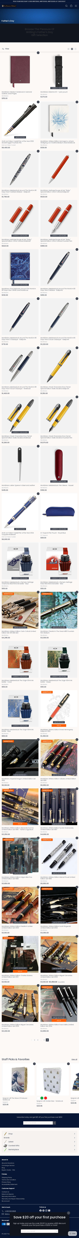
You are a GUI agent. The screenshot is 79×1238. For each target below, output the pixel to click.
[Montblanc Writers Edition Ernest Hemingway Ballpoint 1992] (59, 714)
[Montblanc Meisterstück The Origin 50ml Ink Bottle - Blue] (20, 714)
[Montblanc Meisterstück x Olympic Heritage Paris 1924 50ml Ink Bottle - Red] (59, 567)
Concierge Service (8, 1165)
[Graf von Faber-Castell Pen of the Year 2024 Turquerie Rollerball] (20, 517)
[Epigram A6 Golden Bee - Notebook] (53, 1085)
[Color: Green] (41, 1098)
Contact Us (5, 1192)
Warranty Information (9, 1196)
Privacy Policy (6, 1182)
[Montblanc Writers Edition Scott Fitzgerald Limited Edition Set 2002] (59, 911)
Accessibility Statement (9, 1184)
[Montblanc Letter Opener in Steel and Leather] (20, 469)
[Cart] (71, 6)
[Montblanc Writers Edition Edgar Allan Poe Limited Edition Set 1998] (20, 862)
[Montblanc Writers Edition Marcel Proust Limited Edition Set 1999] (59, 862)
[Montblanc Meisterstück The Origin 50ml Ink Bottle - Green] (59, 665)
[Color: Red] (45, 1098)
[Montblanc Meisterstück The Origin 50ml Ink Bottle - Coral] (20, 665)
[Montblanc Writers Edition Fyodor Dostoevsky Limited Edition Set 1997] (59, 812)
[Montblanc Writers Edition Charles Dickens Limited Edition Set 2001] (20, 960)
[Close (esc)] (68, 1212)
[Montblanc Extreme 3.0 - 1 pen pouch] (59, 75)
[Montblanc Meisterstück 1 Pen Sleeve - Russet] (59, 469)
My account (6, 1201)
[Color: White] (38, 1098)
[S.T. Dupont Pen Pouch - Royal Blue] (59, 516)
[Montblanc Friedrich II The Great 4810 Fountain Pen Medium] (59, 616)
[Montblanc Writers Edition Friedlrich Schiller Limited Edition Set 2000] (20, 911)
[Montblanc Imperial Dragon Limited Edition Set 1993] (20, 763)
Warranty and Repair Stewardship (13, 1199)
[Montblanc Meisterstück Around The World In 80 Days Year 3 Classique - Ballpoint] (20, 322)
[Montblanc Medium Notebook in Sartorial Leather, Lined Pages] (20, 76)
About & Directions (8, 1163)
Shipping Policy (7, 1177)
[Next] (47, 1039)
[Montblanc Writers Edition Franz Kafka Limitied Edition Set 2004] (59, 1009)
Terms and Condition (9, 1180)
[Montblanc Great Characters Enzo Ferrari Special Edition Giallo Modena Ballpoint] (59, 371)
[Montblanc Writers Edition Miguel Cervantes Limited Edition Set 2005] (59, 960)
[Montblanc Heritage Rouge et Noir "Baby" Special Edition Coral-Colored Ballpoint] (59, 175)
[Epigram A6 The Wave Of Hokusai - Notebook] (19, 1085)
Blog (3, 1168)
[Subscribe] (56, 1231)
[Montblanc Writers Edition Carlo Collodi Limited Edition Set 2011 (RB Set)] (20, 616)
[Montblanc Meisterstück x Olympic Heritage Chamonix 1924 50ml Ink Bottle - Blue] (20, 567)
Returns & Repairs (8, 1194)
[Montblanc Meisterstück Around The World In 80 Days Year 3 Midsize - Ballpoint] (59, 273)
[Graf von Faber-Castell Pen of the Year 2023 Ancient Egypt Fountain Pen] (20, 126)
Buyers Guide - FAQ (8, 1170)
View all (74, 1059)
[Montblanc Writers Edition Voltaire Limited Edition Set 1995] (59, 763)
